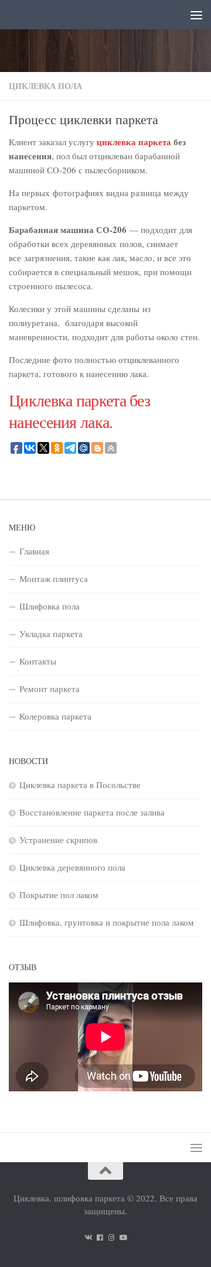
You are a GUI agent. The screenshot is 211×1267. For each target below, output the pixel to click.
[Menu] (196, 14)
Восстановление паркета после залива (92, 812)
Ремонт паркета (49, 688)
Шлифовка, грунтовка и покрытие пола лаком (106, 922)
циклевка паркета (134, 141)
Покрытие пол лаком (58, 894)
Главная (34, 551)
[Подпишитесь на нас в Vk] (87, 1237)
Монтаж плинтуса (53, 578)
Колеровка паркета (55, 716)
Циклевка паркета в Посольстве (80, 784)
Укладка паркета (51, 633)
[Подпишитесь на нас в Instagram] (111, 1237)
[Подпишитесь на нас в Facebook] (99, 1237)
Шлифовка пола (49, 606)
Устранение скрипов (58, 839)
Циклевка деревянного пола (72, 867)
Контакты (37, 661)
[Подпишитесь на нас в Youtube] (123, 1237)
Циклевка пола (45, 86)
